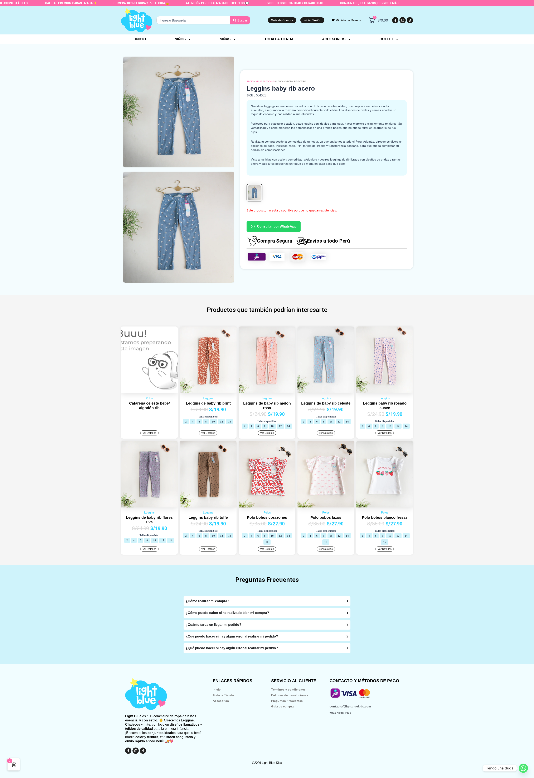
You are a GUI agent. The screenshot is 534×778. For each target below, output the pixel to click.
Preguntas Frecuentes (287, 700)
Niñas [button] (225, 39)
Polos (149, 398)
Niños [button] (180, 39)
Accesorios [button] (333, 39)
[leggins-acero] (178, 112)
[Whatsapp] (523, 768)
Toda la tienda (278, 39)
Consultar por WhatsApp (276, 226)
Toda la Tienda (223, 695)
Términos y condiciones (288, 689)
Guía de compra (282, 706)
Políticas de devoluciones (289, 695)
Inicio (140, 39)
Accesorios (221, 700)
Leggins (269, 81)
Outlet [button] (386, 39)
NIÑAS (259, 81)
